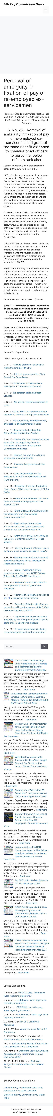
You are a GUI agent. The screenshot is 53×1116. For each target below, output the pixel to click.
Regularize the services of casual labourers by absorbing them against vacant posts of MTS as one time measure (26, 619)
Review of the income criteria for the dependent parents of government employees (25, 585)
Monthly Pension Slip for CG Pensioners (23, 1039)
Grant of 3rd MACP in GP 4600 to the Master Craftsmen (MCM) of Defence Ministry (26, 539)
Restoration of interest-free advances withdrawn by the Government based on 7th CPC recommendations (24, 526)
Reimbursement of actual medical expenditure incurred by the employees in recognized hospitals (26, 560)
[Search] (44, 646)
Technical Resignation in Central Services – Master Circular (24, 1064)
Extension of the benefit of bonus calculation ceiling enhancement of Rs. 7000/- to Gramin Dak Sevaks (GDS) (26, 607)
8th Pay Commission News (24, 4)
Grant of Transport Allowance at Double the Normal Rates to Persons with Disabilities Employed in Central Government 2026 (26, 820)
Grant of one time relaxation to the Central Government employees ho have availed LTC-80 (26, 501)
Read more (29, 689)
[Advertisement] (26, 42)
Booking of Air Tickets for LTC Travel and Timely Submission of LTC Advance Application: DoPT (31, 793)
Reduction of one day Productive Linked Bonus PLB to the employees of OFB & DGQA (26, 489)
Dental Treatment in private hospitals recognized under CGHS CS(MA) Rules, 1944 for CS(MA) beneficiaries (24, 573)
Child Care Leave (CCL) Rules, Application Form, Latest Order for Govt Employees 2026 (26, 1054)
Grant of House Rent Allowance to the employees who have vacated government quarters (26, 514)
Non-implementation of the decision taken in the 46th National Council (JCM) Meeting (25, 476)
